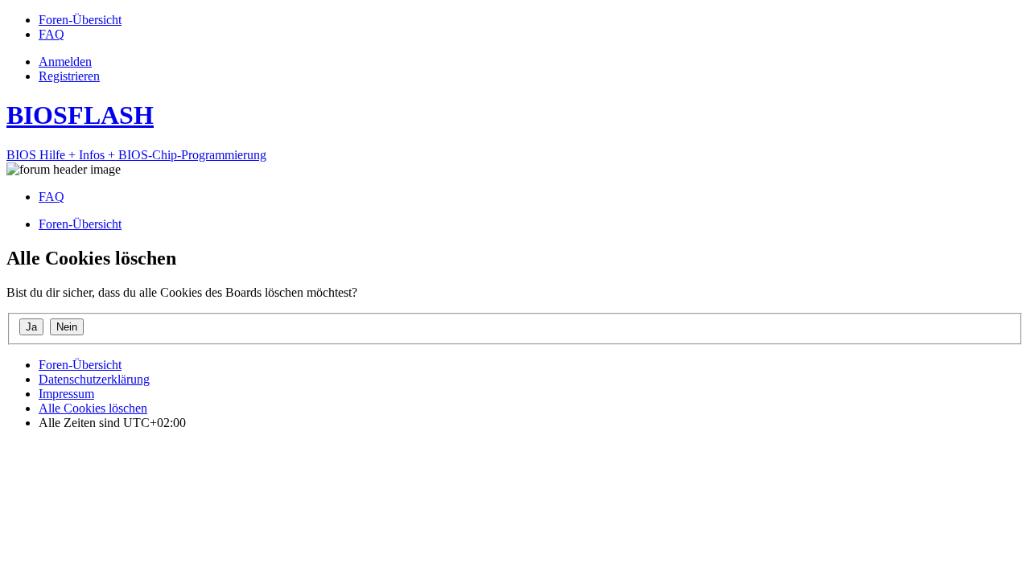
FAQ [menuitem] (51, 196)
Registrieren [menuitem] (69, 76)
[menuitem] (80, 20)
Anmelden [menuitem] (65, 61)
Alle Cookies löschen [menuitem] (93, 408)
